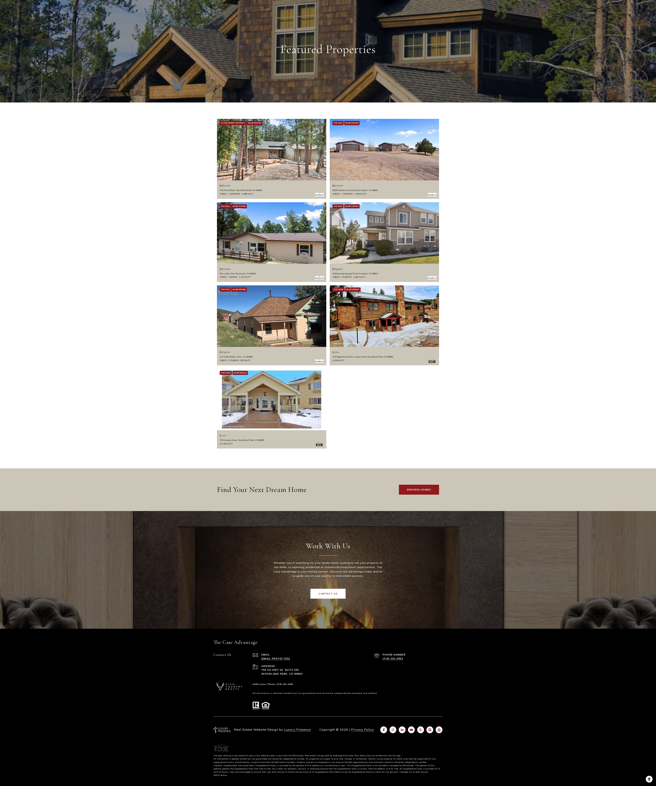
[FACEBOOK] (383, 729)
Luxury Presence (297, 730)
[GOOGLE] (429, 729)
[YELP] (420, 729)
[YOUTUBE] (411, 729)
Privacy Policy (362, 730)
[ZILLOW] (439, 729)
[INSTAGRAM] (393, 729)
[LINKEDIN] (402, 729)
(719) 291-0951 (393, 658)
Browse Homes (419, 489)
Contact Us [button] (328, 593)
